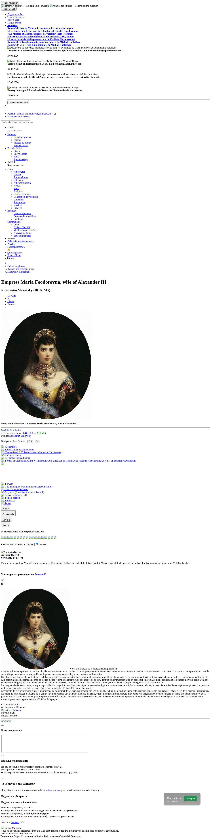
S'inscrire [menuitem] (25, 116)
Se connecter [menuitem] (13, 116)
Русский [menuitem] (11, 113)
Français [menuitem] (37, 113)
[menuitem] (54, 113)
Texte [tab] (11, 301)
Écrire (30, 544)
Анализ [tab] (11, 304)
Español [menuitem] (29, 113)
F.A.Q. (16, 833)
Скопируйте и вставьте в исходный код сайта (25, 810)
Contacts (28, 833)
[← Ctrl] (68, 460)
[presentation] (108, 307)
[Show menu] (21, 3)
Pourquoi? (40, 574)
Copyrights (76, 836)
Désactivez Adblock (11, 710)
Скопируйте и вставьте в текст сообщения (23, 816)
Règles (17, 836)
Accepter (191, 798)
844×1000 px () (34, 433)
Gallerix (15, 822)
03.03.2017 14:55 (10, 557)
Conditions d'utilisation (32, 836)
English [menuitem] (20, 113)
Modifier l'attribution (11, 430)
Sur (22, 833)
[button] (15, 14)
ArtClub (15, 163)
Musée (14, 129)
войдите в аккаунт (55, 790)
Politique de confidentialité (57, 836)
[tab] (11, 295)
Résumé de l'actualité (18, 103)
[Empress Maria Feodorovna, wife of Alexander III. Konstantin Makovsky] (47, 418)
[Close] (31, 122)
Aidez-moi (6, 833)
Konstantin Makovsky (20, 435)
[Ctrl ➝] (7, 484)
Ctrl (30, 441)
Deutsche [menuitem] (46, 113)
